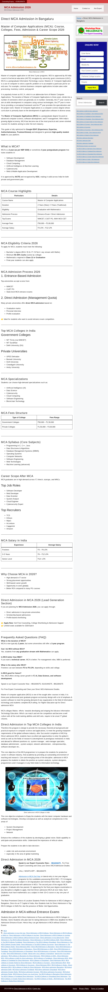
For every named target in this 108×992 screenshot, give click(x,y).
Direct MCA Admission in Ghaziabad (21, 951)
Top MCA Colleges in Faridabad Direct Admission (17, 976)
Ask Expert (98, 8)
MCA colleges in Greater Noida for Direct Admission (90, 121)
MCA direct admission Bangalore (53, 967)
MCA (5, 931)
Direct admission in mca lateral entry (52, 937)
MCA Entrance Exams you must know (25, 974)
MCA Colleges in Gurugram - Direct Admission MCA (33, 965)
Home (76, 8)
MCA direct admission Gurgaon (29, 972)
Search (79, 98)
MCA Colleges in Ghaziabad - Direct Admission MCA (47, 960)
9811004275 (56, 863)
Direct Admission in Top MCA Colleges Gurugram (37, 944)
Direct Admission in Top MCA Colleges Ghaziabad (39, 942)
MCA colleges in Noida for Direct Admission (26, 967)
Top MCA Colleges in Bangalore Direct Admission (55, 974)
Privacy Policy (84, 988)
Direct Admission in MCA (23, 988)
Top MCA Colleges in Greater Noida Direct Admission (90, 156)
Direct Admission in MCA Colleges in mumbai (55, 935)
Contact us (86, 8)
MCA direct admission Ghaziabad (46, 969)
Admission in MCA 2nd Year (29, 876)
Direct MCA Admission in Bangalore (43, 947)
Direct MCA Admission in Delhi (43, 949)
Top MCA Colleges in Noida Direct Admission (88, 162)
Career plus (36, 988)
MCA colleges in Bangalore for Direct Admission (24, 956)
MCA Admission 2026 (17, 7)
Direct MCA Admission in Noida (17, 953)
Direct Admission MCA (23, 947)
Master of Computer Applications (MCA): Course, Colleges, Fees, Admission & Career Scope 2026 (33, 28)
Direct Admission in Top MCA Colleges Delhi (44, 940)
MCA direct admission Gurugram (51, 972)
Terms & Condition (97, 988)
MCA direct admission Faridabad (23, 969)
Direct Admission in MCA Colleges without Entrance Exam (20, 937)
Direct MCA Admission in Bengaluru (20, 949)
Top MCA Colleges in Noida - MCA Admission (49, 979)
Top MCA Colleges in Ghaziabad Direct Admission (51, 976)
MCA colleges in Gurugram (83, 127)
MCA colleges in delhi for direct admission (19, 958)
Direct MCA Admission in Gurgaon (45, 951)
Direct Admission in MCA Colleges (37, 933)
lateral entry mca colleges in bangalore (41, 953)
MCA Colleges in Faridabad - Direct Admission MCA (51, 958)
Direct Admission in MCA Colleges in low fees (24, 935)
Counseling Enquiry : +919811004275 (13, 1)
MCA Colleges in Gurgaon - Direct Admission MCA (49, 963)
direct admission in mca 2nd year (14, 933)
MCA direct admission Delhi (84, 140)
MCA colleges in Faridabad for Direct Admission (89, 116)
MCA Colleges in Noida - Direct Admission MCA (89, 132)
